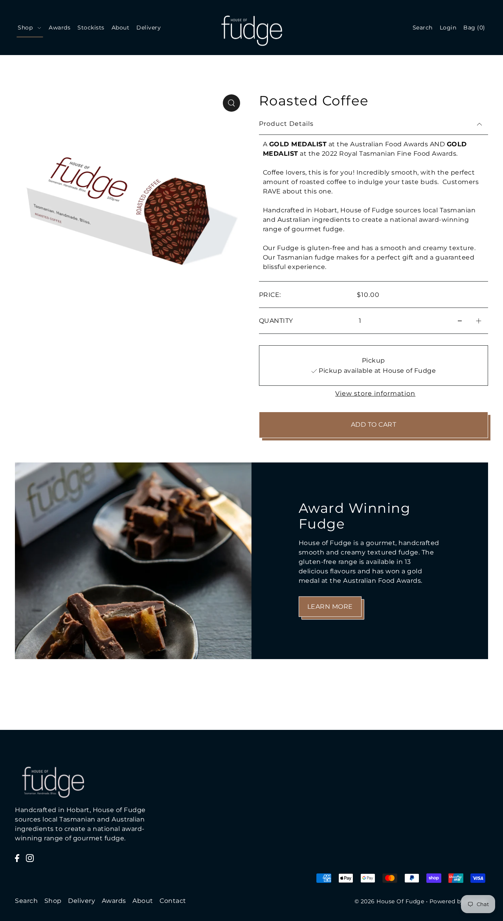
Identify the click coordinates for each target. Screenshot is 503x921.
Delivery (81, 900)
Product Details (286, 123)
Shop (53, 900)
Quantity (276, 320)
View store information (375, 394)
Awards (114, 900)
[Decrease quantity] (459, 321)
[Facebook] (17, 857)
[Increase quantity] (478, 321)
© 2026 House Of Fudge (389, 901)
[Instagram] (30, 857)
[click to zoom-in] (231, 103)
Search (26, 900)
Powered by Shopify (459, 901)
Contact (173, 900)
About (142, 900)
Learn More (330, 606)
